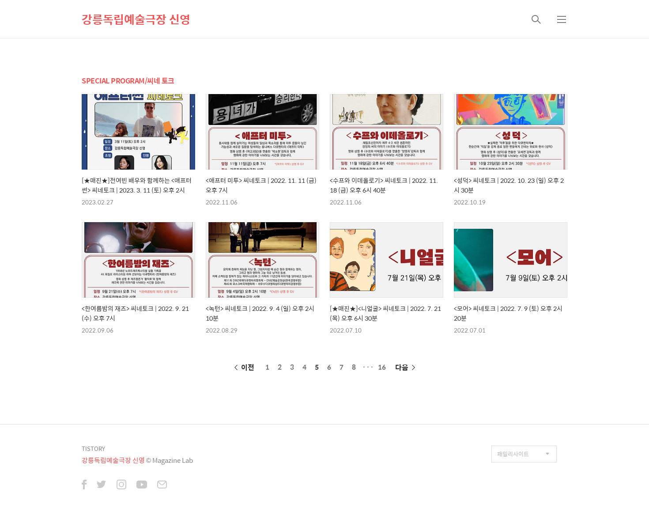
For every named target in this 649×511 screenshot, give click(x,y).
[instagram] (121, 485)
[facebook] (84, 485)
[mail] (162, 485)
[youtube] (141, 485)
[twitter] (101, 485)
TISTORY (93, 448)
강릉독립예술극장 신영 (136, 19)
